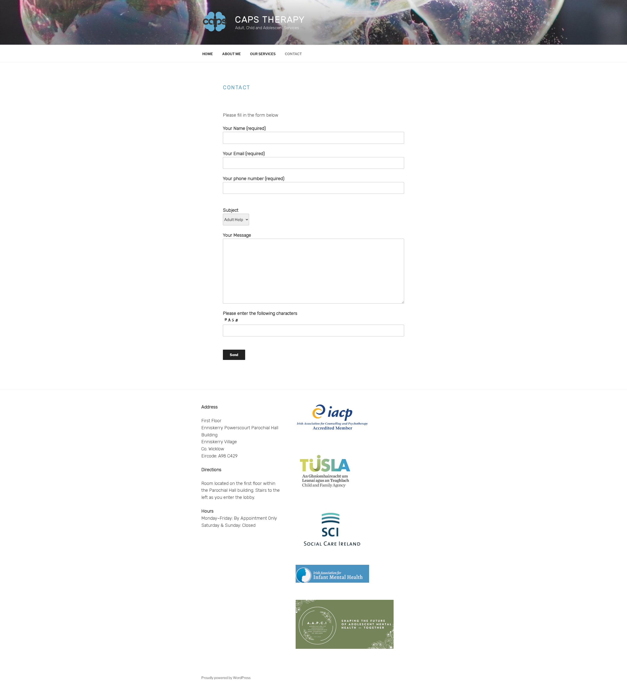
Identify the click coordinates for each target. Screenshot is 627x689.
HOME (207, 54)
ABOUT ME (231, 54)
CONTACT (293, 54)
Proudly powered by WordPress (226, 678)
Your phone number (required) (253, 178)
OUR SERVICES (263, 54)
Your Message (237, 235)
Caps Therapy (270, 19)
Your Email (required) (244, 153)
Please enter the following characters (260, 313)
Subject (230, 210)
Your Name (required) (244, 128)
